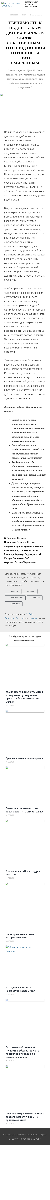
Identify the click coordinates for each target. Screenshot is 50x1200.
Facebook (20, 618)
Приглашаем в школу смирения (24, 758)
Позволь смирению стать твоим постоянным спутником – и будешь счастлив (25, 1116)
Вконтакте (9, 618)
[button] (12, 591)
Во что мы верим (36, 15)
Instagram (33, 618)
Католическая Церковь (31, 3)
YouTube (29, 614)
